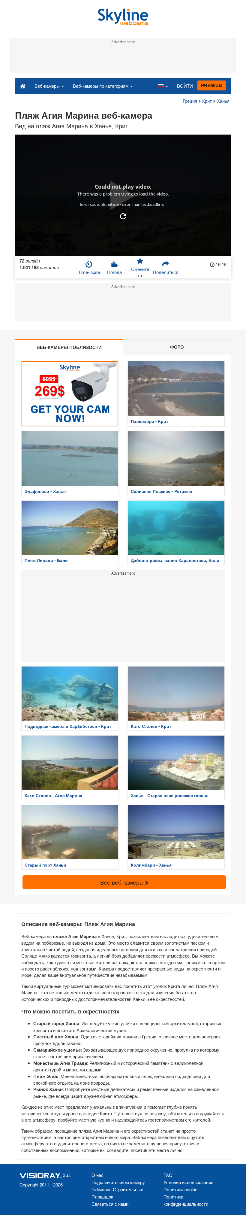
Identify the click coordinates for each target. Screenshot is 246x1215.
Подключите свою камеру (118, 1182)
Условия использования (188, 1182)
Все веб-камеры (122, 882)
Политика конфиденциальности (186, 1200)
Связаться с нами (110, 1204)
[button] (162, 85)
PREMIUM (212, 85)
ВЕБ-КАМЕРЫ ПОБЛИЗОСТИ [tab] (69, 347)
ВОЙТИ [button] (185, 86)
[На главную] (22, 85)
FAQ (168, 1175)
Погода (114, 272)
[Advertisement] (122, 59)
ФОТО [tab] (177, 347)
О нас (98, 1175)
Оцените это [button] (140, 272)
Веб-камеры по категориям (101, 86)
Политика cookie (180, 1189)
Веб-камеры (47, 86)
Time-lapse (89, 272)
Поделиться (165, 272)
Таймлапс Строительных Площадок (117, 1193)
